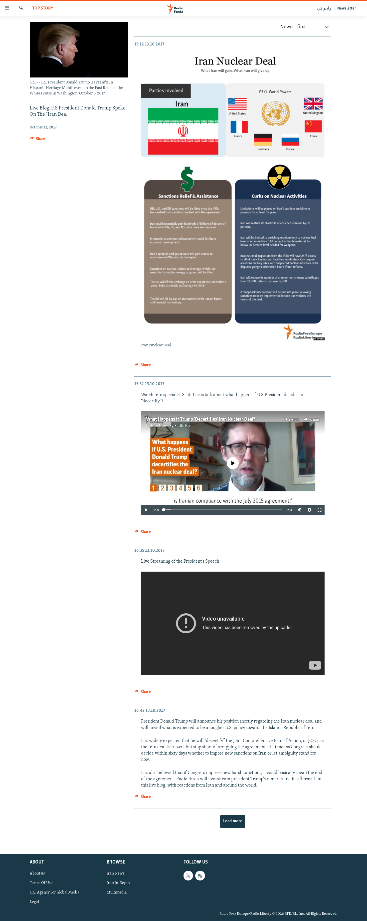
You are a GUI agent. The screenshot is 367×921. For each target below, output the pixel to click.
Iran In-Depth (118, 883)
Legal (34, 902)
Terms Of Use (41, 883)
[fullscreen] (320, 510)
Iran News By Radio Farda (173, 426)
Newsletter (346, 8)
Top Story (42, 8)
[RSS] (200, 875)
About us (37, 874)
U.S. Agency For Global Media (54, 893)
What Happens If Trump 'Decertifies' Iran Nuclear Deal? (200, 419)
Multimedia (117, 893)
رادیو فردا (323, 8)
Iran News (115, 874)
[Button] (37, 140)
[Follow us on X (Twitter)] (188, 875)
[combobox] (304, 27)
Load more (232, 821)
